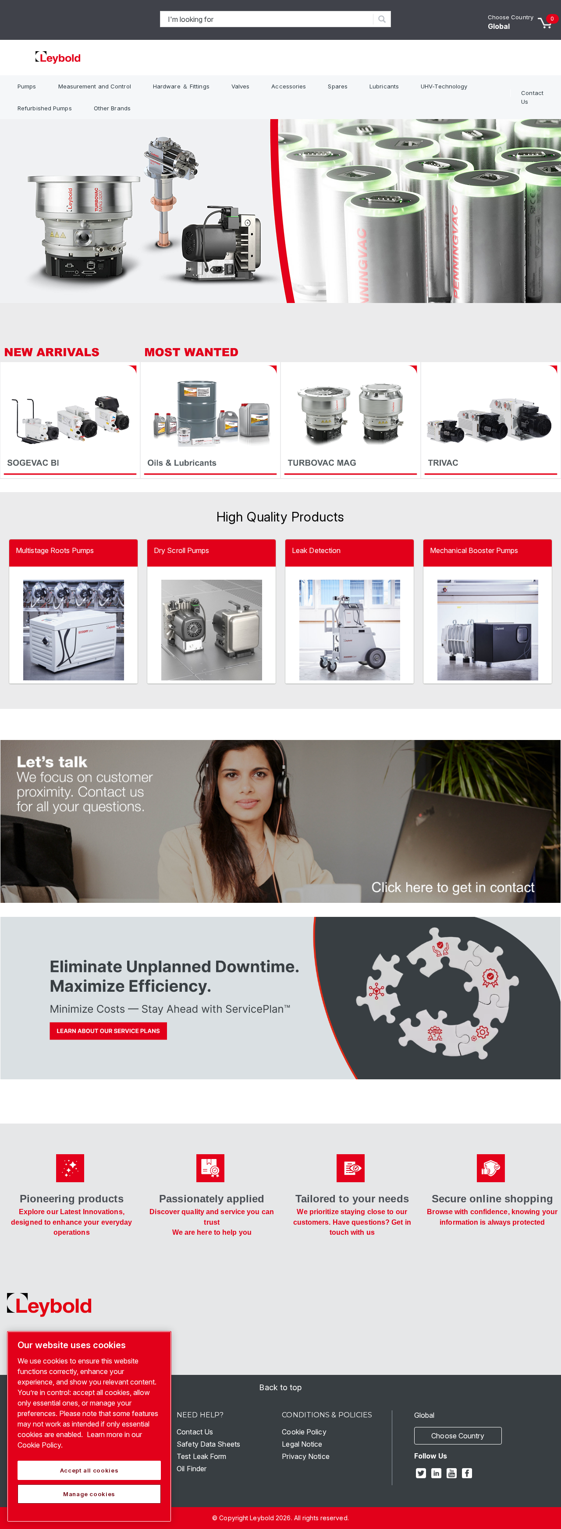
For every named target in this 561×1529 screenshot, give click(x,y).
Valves (240, 86)
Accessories (288, 86)
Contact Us (532, 97)
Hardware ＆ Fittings (181, 86)
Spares (338, 86)
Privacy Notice (305, 1456)
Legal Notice (302, 1444)
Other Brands (112, 108)
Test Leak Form (201, 1456)
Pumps (27, 86)
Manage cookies (89, 1493)
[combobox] (266, 19)
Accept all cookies (89, 1470)
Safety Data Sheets (208, 1444)
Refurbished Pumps (45, 108)
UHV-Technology (444, 86)
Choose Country (510, 17)
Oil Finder (191, 1468)
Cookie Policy (304, 1431)
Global (499, 26)
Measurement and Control (94, 86)
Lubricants (384, 86)
